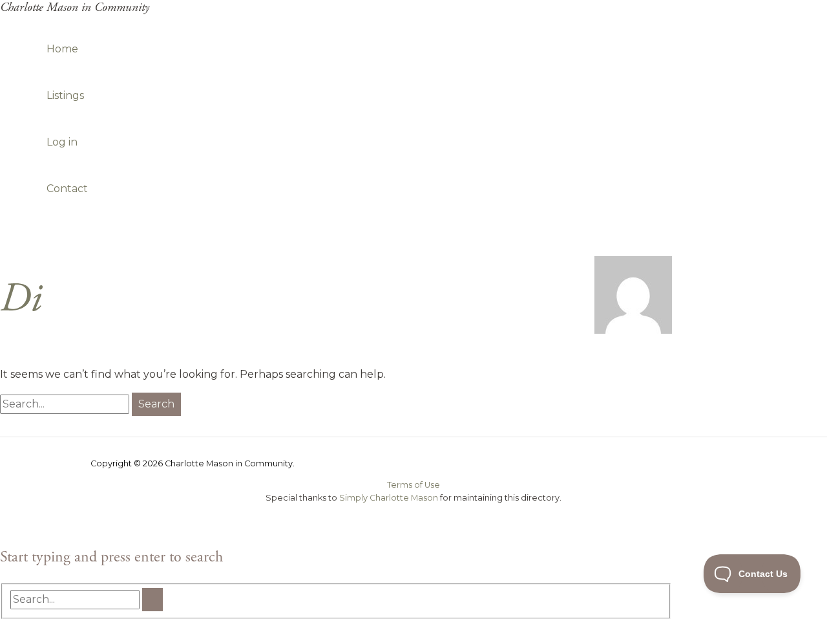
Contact (67, 188)
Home (62, 49)
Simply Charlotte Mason (388, 498)
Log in (62, 142)
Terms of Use (413, 485)
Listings (65, 95)
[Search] (152, 599)
